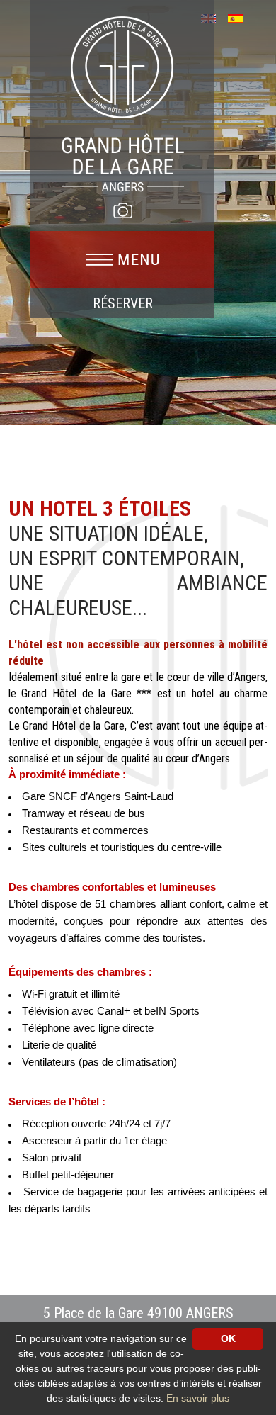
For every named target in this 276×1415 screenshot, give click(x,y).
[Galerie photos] (122, 210)
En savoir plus (197, 1398)
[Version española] (240, 17)
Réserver (123, 303)
